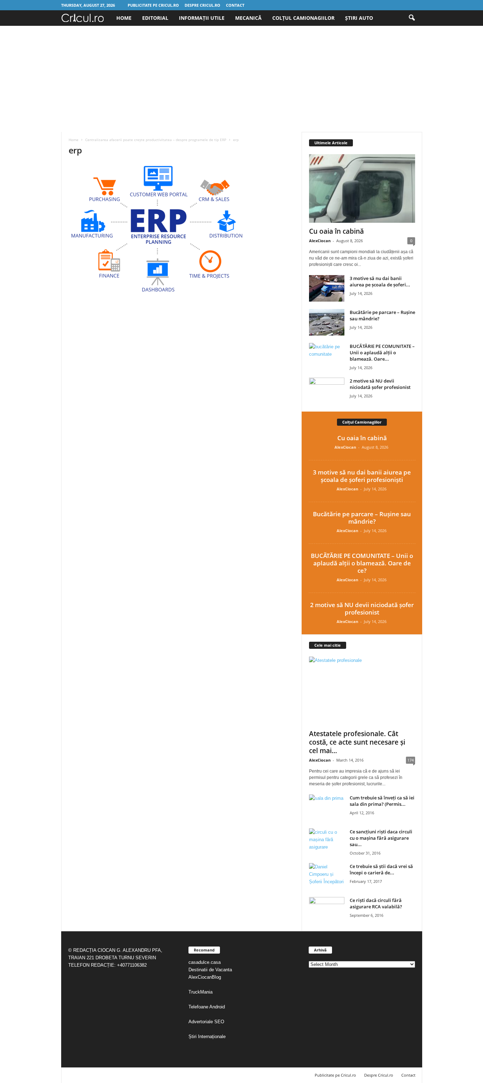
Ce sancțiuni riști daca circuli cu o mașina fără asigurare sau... (381, 838)
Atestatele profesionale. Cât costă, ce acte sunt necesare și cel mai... (357, 742)
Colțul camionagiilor (303, 17)
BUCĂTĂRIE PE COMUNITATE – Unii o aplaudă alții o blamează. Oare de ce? (362, 563)
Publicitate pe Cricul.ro (153, 5)
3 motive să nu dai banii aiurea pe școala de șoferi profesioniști (362, 476)
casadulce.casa (204, 962)
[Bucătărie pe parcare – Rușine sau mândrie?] (326, 322)
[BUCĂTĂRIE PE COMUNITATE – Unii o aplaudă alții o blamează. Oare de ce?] (326, 356)
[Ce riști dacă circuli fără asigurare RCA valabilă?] (326, 910)
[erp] (182, 229)
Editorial (155, 17)
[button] (411, 18)
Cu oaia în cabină (336, 231)
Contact (235, 5)
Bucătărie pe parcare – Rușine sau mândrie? (362, 517)
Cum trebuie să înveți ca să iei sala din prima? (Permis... (382, 800)
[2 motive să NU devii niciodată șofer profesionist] (326, 391)
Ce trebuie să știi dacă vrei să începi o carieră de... (381, 869)
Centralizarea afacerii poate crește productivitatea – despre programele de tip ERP (155, 139)
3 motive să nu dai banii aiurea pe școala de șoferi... (380, 281)
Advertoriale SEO (206, 1021)
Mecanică (248, 17)
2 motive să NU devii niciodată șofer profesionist (380, 384)
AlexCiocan (320, 240)
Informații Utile (202, 17)
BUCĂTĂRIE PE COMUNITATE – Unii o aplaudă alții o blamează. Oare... (382, 352)
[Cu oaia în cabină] (362, 188)
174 (410, 760)
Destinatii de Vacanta (210, 969)
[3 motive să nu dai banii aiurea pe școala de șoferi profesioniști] (326, 288)
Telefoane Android (206, 1006)
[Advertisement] (241, 78)
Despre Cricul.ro (202, 5)
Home (124, 17)
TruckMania (200, 992)
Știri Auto (359, 17)
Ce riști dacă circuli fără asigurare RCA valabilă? (376, 903)
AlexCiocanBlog (204, 977)
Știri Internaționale (207, 1036)
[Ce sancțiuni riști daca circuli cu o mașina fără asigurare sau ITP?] (326, 841)
